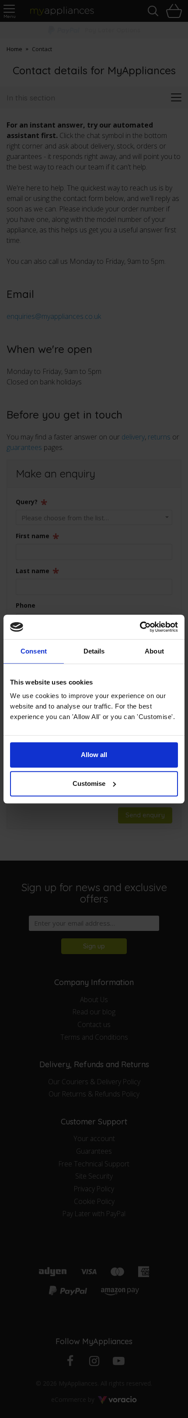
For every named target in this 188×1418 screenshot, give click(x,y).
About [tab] (154, 651)
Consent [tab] (34, 651)
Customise (89, 783)
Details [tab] (94, 651)
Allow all (94, 754)
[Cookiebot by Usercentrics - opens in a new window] (139, 627)
